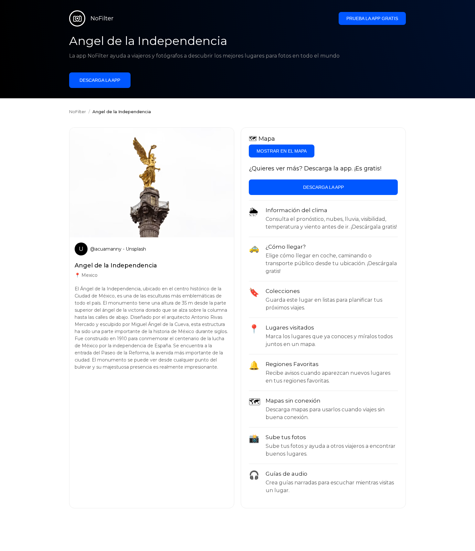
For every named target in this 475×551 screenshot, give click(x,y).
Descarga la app (99, 80)
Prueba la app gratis (372, 18)
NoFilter (77, 111)
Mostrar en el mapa (282, 151)
